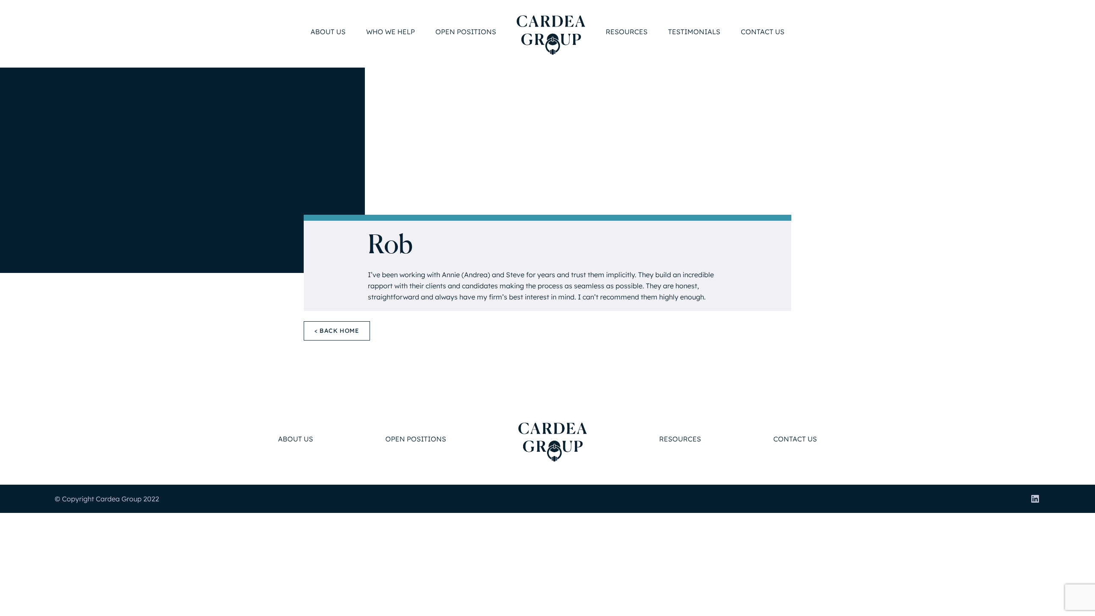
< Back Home (336, 331)
